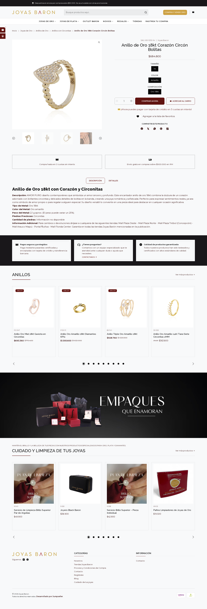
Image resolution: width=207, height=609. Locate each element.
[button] (83, 363)
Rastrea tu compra (157, 21)
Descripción (95, 181)
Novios (107, 21)
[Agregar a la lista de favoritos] (50, 303)
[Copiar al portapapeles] (167, 128)
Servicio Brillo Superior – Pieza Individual (122, 511)
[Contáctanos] (103, 250)
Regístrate (79, 575)
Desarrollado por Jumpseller (49, 596)
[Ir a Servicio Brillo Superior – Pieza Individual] (127, 484)
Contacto (78, 571)
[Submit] (145, 12)
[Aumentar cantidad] (131, 101)
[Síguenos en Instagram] (23, 559)
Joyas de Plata (68, 21)
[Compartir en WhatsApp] (154, 128)
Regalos (122, 21)
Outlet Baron (91, 21)
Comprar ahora (150, 101)
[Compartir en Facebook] (142, 128)
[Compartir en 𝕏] (148, 128)
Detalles (113, 181)
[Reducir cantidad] (117, 101)
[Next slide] (100, 138)
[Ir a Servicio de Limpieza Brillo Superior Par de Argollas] (34, 484)
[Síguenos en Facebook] (27, 559)
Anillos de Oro (42, 31)
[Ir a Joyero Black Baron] (80, 484)
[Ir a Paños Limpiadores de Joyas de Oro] (173, 484)
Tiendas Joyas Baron (83, 564)
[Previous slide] (14, 138)
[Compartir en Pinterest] (161, 128)
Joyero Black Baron (70, 510)
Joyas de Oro (46, 21)
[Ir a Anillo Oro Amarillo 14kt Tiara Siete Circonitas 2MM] (173, 308)
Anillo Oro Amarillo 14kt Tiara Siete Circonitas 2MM (171, 335)
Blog (76, 578)
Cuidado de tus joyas (83, 582)
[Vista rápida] (50, 310)
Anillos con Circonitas (61, 31)
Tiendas (137, 21)
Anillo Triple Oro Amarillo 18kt (122, 334)
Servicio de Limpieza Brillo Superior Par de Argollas (32, 511)
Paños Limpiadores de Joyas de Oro (172, 510)
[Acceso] (2, 36)
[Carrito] (193, 12)
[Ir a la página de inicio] (33, 12)
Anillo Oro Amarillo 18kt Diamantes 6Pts (78, 335)
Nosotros (78, 561)
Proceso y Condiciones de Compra (90, 568)
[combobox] (106, 12)
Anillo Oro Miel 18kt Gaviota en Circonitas (30, 335)
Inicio (14, 31)
